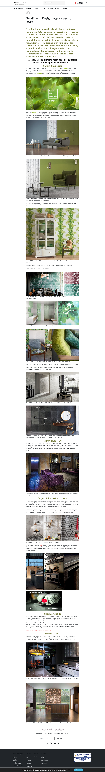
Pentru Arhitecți (44, 760)
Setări (64, 770)
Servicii (36, 8)
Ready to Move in (17, 762)
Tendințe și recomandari (18, 765)
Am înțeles (78, 769)
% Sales (65, 8)
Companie (57, 8)
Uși (27, 757)
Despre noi (43, 756)
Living (14, 759)
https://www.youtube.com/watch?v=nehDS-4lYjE (39, 631)
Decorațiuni (29, 766)
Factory (41, 545)
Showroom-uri (44, 763)
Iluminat (28, 765)
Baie (14, 756)
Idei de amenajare (19, 8)
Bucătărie (15, 757)
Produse (28, 8)
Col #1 (35, 756)
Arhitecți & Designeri (47, 8)
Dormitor (15, 760)
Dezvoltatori (43, 762)
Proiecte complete (17, 763)
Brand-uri (43, 759)
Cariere (42, 757)
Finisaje (28, 756)
